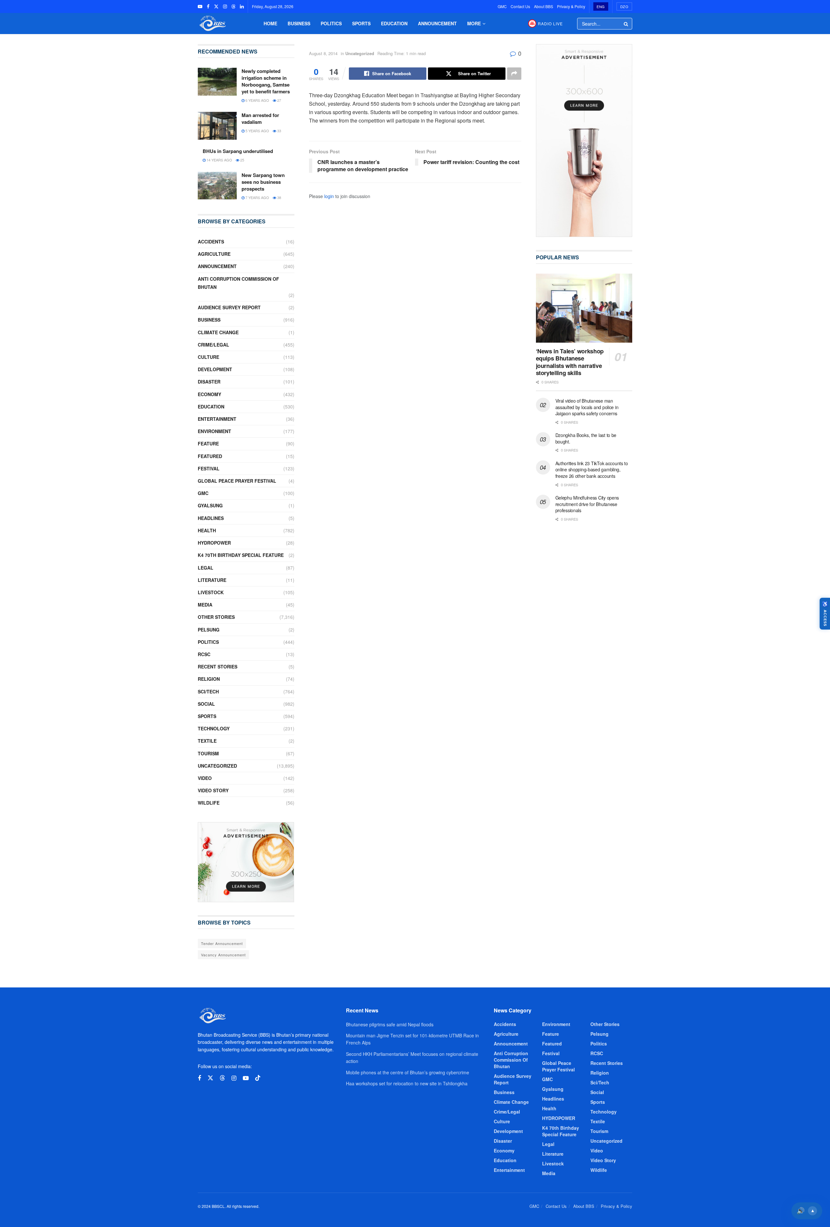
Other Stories (216, 617)
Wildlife (208, 802)
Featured (210, 456)
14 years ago (219, 159)
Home (270, 23)
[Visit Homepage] (212, 23)
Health (207, 530)
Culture (208, 357)
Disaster (209, 381)
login (329, 196)
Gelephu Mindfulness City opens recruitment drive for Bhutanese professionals (587, 503)
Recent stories (217, 666)
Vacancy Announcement (223, 954)
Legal (205, 567)
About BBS (543, 6)
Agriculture (214, 254)
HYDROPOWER (214, 542)
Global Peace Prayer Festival (237, 481)
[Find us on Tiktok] (257, 1078)
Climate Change (218, 332)
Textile (207, 740)
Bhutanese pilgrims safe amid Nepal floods (389, 1024)
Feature (208, 443)
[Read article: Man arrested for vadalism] (217, 126)
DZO (624, 6)
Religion (209, 679)
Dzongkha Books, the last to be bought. (586, 438)
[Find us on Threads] (233, 6)
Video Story (213, 790)
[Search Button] (626, 23)
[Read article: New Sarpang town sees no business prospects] (217, 186)
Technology (214, 728)
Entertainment (217, 419)
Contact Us (520, 6)
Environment (214, 431)
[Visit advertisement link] (246, 862)
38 (278, 197)
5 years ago (256, 130)
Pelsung (208, 629)
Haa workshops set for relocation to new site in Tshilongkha (407, 1083)
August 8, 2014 (323, 53)
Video (205, 778)
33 (278, 130)
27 (278, 100)
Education (394, 23)
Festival (208, 468)
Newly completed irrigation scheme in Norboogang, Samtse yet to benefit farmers (266, 81)
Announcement (437, 23)
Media (205, 604)
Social (206, 704)
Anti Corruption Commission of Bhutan (238, 283)
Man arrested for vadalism (260, 118)
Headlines (211, 518)
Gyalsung (210, 505)
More (474, 23)
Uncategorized (359, 53)
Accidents (211, 241)
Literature (212, 580)
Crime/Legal (213, 344)
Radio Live (550, 23)
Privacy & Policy (571, 6)
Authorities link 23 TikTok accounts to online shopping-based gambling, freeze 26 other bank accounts (591, 469)
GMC (502, 6)
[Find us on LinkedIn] (242, 6)
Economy (209, 394)
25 (241, 159)
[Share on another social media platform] (514, 73)
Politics (331, 23)
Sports (361, 23)
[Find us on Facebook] (208, 6)
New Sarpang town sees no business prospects (263, 181)
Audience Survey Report (229, 307)
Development (215, 369)
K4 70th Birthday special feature (241, 555)
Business (299, 23)
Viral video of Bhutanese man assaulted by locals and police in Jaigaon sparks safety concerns (587, 407)
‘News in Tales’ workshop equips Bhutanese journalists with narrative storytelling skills (570, 362)
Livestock (211, 592)
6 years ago (256, 100)
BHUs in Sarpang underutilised (238, 151)
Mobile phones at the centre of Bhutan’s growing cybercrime (407, 1072)
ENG (601, 6)
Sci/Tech (208, 691)
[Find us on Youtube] (200, 6)
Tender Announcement (222, 943)
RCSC (204, 654)
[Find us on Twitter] (216, 6)
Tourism (208, 753)
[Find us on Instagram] (225, 6)
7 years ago (256, 197)
